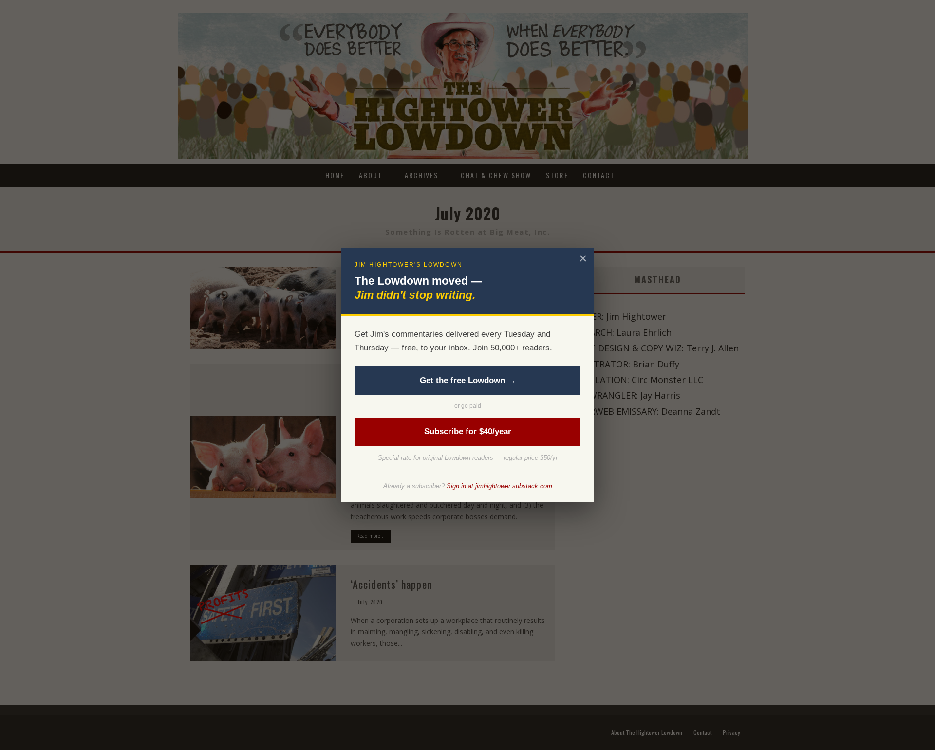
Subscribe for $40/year (467, 431)
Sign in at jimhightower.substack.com (499, 486)
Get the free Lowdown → (468, 380)
